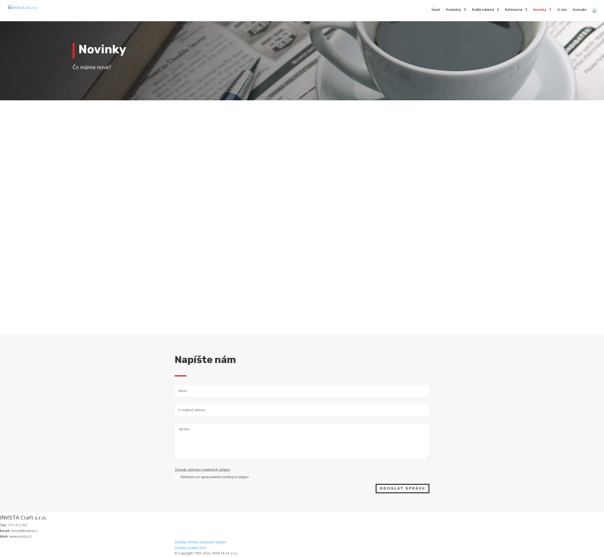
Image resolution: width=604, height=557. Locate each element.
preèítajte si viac (191, 196)
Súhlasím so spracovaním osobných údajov (214, 477)
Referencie (513, 10)
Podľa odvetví (483, 10)
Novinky (539, 10)
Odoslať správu (402, 488)
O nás (562, 10)
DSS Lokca (189, 176)
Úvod (436, 10)
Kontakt (580, 10)
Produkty (453, 10)
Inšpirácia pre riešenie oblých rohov (215, 274)
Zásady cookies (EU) (190, 547)
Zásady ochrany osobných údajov (200, 542)
